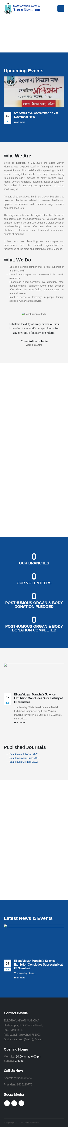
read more (20, 122)
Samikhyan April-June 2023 (24, 758)
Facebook (7, 1103)
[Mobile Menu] (60, 8)
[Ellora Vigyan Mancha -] (23, 8)
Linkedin (21, 1103)
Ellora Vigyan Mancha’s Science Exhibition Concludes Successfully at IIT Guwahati (38, 698)
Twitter (14, 1103)
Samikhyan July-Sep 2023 (23, 754)
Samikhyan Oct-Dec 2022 (23, 761)
